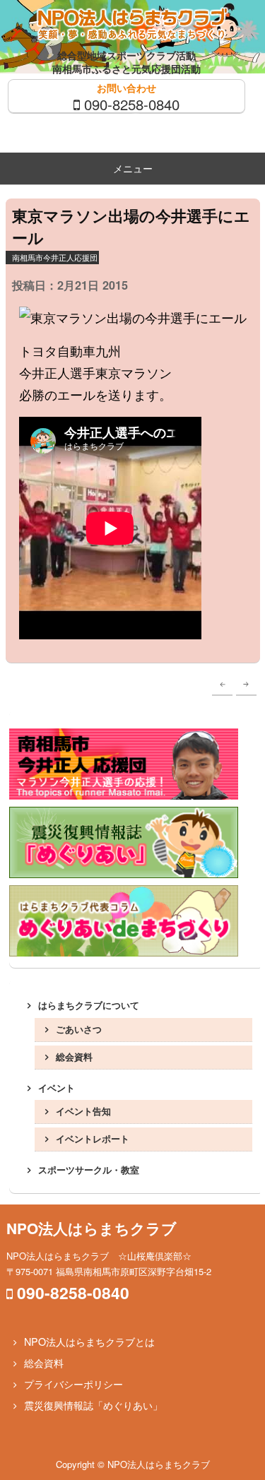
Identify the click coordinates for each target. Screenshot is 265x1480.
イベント (56, 1087)
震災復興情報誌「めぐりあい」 (93, 1405)
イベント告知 (83, 1111)
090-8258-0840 (131, 103)
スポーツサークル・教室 (88, 1169)
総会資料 (74, 1056)
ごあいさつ (79, 1029)
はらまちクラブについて (88, 1005)
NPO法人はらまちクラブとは (89, 1341)
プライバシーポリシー (73, 1384)
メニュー (133, 168)
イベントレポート (92, 1138)
